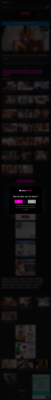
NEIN (32, 201)
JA (18, 201)
